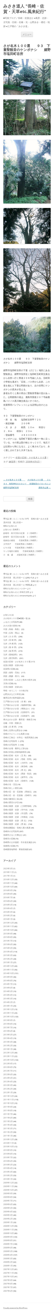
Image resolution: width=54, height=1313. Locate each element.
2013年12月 (8, 1009)
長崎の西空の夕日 (11, 802)
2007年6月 (8, 1291)
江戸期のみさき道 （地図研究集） (18, 705)
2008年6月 (8, 1247)
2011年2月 (8, 1132)
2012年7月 (8, 1070)
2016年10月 (8, 886)
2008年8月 (8, 1240)
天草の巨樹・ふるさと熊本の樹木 (17, 679)
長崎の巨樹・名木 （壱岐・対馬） (18, 759)
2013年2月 (8, 1045)
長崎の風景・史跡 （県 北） (15, 820)
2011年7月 (8, 1114)
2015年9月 (8, 933)
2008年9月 (8, 1236)
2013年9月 (8, 1020)
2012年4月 (8, 1081)
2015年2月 (8, 959)
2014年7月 (8, 984)
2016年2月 (8, 915)
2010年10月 (8, 1146)
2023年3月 (8, 868)
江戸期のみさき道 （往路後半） (17, 715)
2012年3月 (8, 1085)
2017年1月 (8, 875)
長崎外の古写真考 (11, 831)
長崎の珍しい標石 (11, 788)
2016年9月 (8, 890)
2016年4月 (8, 908)
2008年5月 (8, 1251)
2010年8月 (8, 1153)
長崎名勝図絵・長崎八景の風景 (16, 827)
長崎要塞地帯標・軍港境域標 (16, 849)
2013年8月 (8, 1023)
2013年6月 (8, 1031)
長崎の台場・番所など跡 (14, 748)
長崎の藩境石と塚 (11, 799)
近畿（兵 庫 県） (10, 726)
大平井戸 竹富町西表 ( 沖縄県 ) (18, 544)
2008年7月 (8, 1244)
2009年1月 (8, 1222)
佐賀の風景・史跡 (11, 665)
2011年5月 (8, 1121)
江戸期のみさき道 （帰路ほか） (17, 708)
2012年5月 (8, 1078)
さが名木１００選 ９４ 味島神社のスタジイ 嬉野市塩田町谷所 (16, 483)
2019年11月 (8, 872)
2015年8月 (8, 937)
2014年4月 (8, 995)
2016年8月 (8, 893)
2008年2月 (8, 1262)
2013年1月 (8, 1049)
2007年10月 (8, 1276)
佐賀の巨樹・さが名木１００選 (31, 457)
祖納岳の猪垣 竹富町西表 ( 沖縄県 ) (20, 540)
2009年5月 (8, 1208)
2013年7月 (8, 1027)
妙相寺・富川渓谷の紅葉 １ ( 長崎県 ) (20, 536)
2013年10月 (8, 1016)
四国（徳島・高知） (12, 672)
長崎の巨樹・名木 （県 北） (15, 770)
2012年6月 (8, 1074)
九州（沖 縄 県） (10, 643)
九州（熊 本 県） (10, 647)
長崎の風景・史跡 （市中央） (16, 809)
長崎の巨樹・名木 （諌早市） (16, 777)
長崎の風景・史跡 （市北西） (16, 813)
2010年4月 (8, 1168)
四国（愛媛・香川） (12, 676)
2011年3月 (8, 1128)
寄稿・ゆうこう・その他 (14, 690)
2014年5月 (8, 991)
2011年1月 (8, 1135)
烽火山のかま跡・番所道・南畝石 (17, 719)
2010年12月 (8, 1139)
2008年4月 (8, 1254)
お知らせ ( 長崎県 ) (11, 529)
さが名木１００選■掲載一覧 (15, 618)
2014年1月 (8, 1005)
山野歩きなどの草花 (12, 694)
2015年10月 (8, 930)
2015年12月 (8, 922)
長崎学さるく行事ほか (13, 835)
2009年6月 (8, 1204)
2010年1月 (8, 1179)
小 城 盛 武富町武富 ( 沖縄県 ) (19, 554)
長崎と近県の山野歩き (13, 730)
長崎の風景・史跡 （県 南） (15, 824)
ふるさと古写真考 (11, 622)
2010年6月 (8, 1161)
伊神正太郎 (24, 592)
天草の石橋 (8, 683)
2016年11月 (8, 883)
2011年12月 (8, 1096)
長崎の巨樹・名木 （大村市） (16, 762)
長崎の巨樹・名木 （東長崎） (16, 766)
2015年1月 (8, 962)
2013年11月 (8, 1013)
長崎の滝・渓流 (10, 784)
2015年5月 (8, 948)
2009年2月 (8, 1218)
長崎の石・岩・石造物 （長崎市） (18, 795)
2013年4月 (8, 1038)
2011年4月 (8, 1124)
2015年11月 (8, 926)
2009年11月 (8, 1186)
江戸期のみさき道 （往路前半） (17, 712)
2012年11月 (8, 1056)
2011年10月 (8, 1103)
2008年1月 (8, 1265)
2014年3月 (8, 998)
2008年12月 (8, 1226)
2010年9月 (8, 1150)
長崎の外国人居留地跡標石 (15, 752)
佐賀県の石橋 (9, 669)
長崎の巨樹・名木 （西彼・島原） (18, 773)
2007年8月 (8, 1283)
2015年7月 (8, 940)
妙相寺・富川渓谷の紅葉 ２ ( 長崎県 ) (20, 533)
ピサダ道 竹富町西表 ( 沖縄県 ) (18, 547)
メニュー (27, 34)
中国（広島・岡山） (12, 632)
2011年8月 (8, 1110)
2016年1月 (8, 919)
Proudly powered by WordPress (15, 1308)
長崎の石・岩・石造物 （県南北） (18, 791)
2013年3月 (8, 1041)
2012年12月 (8, 1052)
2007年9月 (8, 1280)
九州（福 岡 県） (10, 651)
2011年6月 (8, 1117)
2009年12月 (8, 1182)
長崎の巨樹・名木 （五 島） (15, 755)
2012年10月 (8, 1060)
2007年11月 (8, 1273)
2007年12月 (8, 1269)
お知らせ (7, 614)
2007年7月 (8, 1287)
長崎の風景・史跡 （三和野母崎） (18, 806)
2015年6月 (8, 944)
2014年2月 (8, 1002)
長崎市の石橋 (9, 838)
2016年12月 (8, 879)
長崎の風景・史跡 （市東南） (16, 817)
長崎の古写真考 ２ (11, 744)
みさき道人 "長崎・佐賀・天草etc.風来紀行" (24, 8)
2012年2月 (8, 1088)
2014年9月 (8, 977)
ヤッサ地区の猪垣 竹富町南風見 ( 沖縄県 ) (23, 551)
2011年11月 (8, 1099)
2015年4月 (8, 951)
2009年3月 (8, 1215)
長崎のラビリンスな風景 (14, 733)
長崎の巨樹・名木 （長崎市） (16, 780)
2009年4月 (8, 1211)
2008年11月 (8, 1229)
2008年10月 (8, 1233)
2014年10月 (8, 973)
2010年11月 (8, 1143)
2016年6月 (8, 901)
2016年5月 (8, 904)
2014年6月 (8, 987)
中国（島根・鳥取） (12, 629)
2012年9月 (8, 1063)
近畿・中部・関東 (11, 723)
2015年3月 (8, 955)
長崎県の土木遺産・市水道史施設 (17, 842)
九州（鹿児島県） (11, 658)
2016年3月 (8, 912)
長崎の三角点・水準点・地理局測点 (18, 737)
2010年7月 (8, 1157)
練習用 (12, 461)
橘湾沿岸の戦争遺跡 (12, 697)
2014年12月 (8, 966)
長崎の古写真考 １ (11, 741)
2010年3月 (8, 1171)
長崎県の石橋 (9, 846)
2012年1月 (8, 1092)
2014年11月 (8, 969)
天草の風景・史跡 (11, 687)
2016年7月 (8, 897)
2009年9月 (8, 1193)
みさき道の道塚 (10, 625)
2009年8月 (8, 1197)
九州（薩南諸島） (11, 654)
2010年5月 (8, 1164)
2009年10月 (8, 1190)
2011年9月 (8, 1106)
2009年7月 (8, 1200)
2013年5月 (8, 1034)
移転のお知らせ (10, 526)
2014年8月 (8, 980)
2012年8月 (8, 1067)
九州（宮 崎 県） (10, 640)
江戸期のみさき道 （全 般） (15, 701)
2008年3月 (8, 1258)
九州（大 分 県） (10, 636)
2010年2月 (8, 1175)
